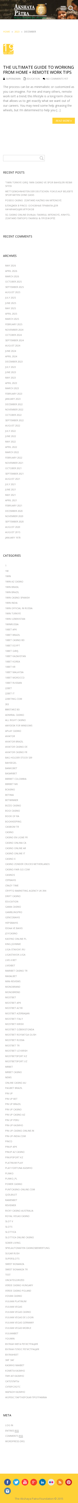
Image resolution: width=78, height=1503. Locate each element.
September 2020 (14, 521)
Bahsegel (11, 762)
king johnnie (13, 944)
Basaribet (11, 773)
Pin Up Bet (11, 1098)
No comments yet (57, 78)
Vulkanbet (11, 1333)
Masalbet (11, 976)
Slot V (9, 1221)
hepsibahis (11, 922)
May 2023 (10, 377)
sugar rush (12, 1253)
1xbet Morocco (15, 677)
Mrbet (9, 1066)
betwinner (11, 800)
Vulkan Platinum (15, 1301)
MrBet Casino (13, 1072)
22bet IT (10, 693)
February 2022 (13, 457)
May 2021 (10, 494)
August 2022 (12, 425)
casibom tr (12, 826)
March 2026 (12, 276)
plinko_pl (11, 1178)
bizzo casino (13, 805)
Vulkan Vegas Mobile (18, 1327)
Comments (14, 1435)
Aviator (10, 736)
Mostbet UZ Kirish (16, 1050)
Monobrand (12, 986)
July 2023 (10, 367)
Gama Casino (13, 906)
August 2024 (12, 345)
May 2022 (10, 441)
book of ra (12, 816)
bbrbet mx (11, 784)
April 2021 (11, 500)
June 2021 (10, 489)
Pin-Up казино (14, 1125)
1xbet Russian (13, 682)
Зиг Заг (9, 1360)
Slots (8, 1226)
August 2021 (12, 478)
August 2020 (12, 526)
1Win (8, 576)
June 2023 (10, 372)
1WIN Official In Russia (18, 608)
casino (9, 832)
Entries (12, 1430)
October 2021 (13, 468)
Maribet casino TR (16, 970)
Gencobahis (12, 917)
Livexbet (10, 965)
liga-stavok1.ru (15, 949)
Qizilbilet (11, 1194)
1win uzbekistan (15, 618)
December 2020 (14, 510)
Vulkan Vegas (13, 1306)
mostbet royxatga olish (20, 1034)
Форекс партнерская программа (26, 1397)
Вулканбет (12, 1354)
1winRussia (12, 624)
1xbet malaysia (14, 672)
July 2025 (10, 297)
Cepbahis (10, 880)
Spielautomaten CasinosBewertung (27, 1247)
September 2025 (14, 287)
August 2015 (12, 532)
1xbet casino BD (15, 640)
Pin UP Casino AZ (15, 1114)
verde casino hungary (19, 1285)
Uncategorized (14, 1280)
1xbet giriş (11, 650)
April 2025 (11, 313)
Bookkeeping (13, 821)
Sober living (13, 1242)
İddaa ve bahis (13, 928)
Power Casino (13, 1184)
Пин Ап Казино (14, 1375)
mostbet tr (12, 1045)
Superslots (12, 1258)
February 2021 (13, 505)
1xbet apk (11, 629)
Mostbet (10, 997)
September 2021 (14, 473)
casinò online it (15, 853)
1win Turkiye (13, 613)
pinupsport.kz (14, 1157)
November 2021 (14, 462)
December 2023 (14, 361)
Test (8, 1274)
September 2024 (14, 340)
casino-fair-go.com (17, 869)
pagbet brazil (13, 1087)
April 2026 (11, 270)
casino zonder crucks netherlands (27, 864)
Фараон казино (15, 1391)
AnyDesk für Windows (18, 725)
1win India (11, 602)
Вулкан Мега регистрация (21, 1344)
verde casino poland (18, 1290)
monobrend (12, 992)
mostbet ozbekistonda (19, 1029)
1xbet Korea (12, 661)
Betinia (9, 794)
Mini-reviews (12, 981)
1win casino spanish (17, 597)
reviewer (10, 1205)
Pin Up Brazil (13, 1104)
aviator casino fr (16, 752)
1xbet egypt (12, 645)
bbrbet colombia (15, 778)
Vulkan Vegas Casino (18, 1311)
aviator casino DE (16, 746)
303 (7, 704)
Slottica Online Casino (19, 1237)
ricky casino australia (19, 1210)
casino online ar (15, 848)
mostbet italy (14, 1018)
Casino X (10, 858)
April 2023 (11, 383)
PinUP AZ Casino (15, 1151)
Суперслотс (12, 1386)
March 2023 (12, 388)
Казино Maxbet (14, 1365)
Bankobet (11, 768)
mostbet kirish (14, 1024)
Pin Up (9, 1093)
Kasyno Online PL (16, 938)
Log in (9, 1425)
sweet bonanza (14, 1264)
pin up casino (13, 1109)
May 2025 (10, 308)
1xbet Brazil (12, 634)
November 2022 (14, 409)
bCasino (10, 789)
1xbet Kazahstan (15, 656)
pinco (8, 1141)
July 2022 (10, 430)
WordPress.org (15, 1441)
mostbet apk (13, 1002)
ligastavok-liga (15, 954)
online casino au (15, 1082)
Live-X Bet (11, 960)
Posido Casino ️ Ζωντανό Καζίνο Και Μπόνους (33, 200)
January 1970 (13, 537)
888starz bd (12, 709)
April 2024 (11, 356)
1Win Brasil (12, 586)
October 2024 (13, 334)
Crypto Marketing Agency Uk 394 (25, 890)
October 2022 (13, 414)
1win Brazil (12, 592)
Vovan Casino (13, 1295)
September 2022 (14, 420)
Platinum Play (14, 1162)
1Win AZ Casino (14, 581)
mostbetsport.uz (16, 1061)
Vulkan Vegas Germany (19, 1322)
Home (6, 31)
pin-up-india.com (15, 1136)
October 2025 (13, 281)
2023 (17, 31)
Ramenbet (11, 1200)
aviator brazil (14, 741)
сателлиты (12, 1381)
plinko (9, 1173)
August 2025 (12, 292)
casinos (10, 874)
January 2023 (13, 398)
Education (33, 78)
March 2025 (12, 318)
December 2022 (14, 404)
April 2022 (11, 447)
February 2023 (13, 393)
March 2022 (12, 452)
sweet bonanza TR (16, 1269)
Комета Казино (15, 1370)
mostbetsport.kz (16, 1056)
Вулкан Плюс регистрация (22, 1349)
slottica (10, 1231)
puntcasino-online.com (20, 1189)
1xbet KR (10, 666)
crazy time (12, 885)
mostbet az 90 (14, 1007)
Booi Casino (12, 810)
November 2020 (14, 516)
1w (7, 570)
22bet (8, 688)
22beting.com (13, 698)
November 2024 (14, 329)
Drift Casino (13, 896)
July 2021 (10, 484)
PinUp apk (11, 1146)
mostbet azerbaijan (17, 1013)
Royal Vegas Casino (17, 1216)
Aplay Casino (13, 730)
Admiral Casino (14, 714)
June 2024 (10, 350)
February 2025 (13, 324)
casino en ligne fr (16, 837)
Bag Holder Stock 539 (18, 757)
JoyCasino (11, 933)
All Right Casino (15, 720)
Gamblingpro (13, 912)
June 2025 (10, 303)
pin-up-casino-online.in (19, 1130)
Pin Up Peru (12, 1120)
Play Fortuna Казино (18, 1167)
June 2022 (10, 436)
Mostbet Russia (14, 1040)
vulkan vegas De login (19, 1317)
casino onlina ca (15, 842)
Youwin (10, 1338)
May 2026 (10, 265)
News (8, 1077)
